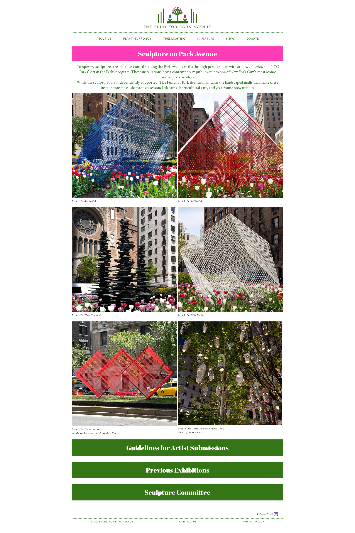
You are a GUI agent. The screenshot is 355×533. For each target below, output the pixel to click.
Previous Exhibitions (177, 469)
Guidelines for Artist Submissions (177, 447)
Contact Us (187, 521)
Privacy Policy (253, 521)
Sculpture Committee (177, 492)
